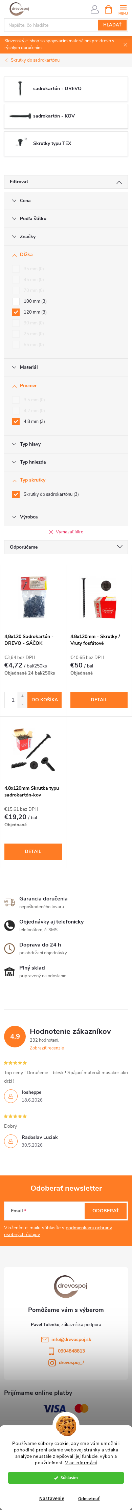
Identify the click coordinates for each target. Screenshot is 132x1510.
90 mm (33, 323)
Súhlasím (69, 1477)
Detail (99, 700)
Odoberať (105, 1211)
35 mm (33, 269)
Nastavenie (51, 1498)
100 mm (34, 301)
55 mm (33, 345)
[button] (22, 696)
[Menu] (123, 9)
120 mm (34, 312)
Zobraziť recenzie (47, 1048)
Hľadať (112, 25)
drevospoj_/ (71, 1362)
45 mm (33, 280)
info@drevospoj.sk (71, 1339)
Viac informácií (81, 1463)
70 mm (33, 291)
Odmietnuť (89, 1498)
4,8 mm (34, 422)
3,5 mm (34, 400)
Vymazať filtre (69, 532)
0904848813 (71, 1351)
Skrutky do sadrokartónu (51, 494)
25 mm (33, 334)
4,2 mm (34, 411)
